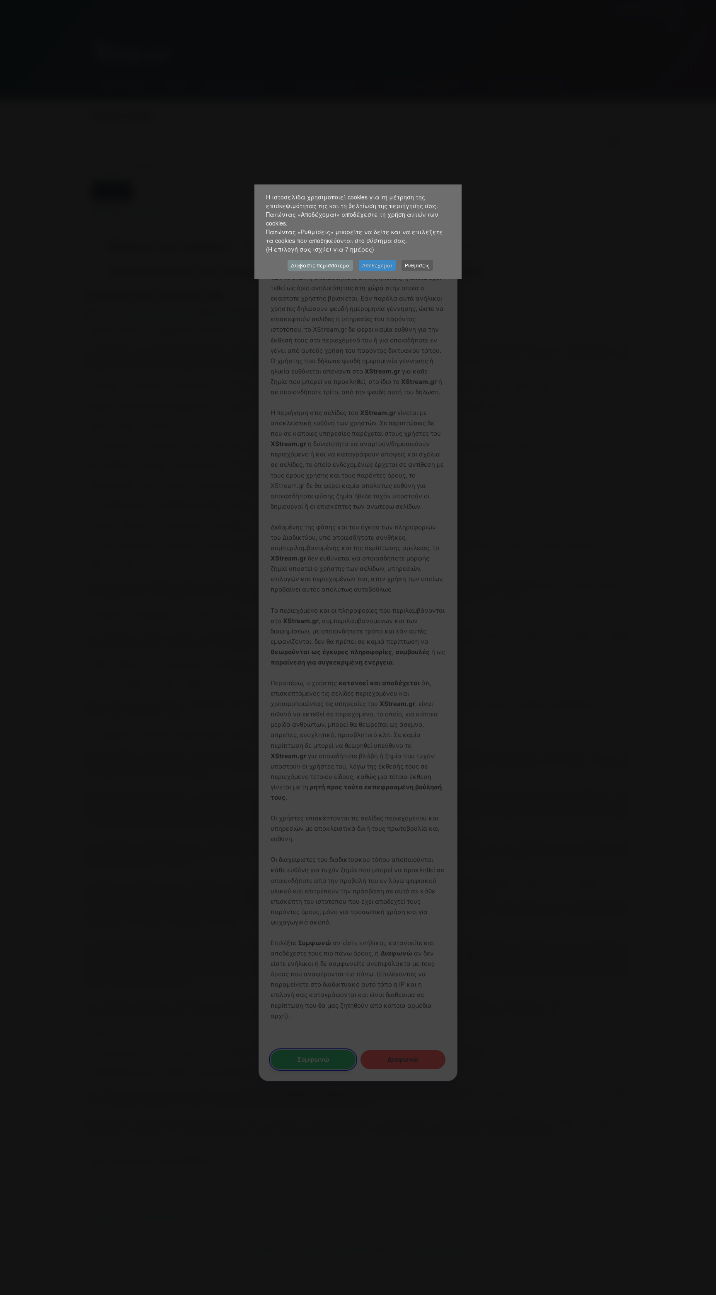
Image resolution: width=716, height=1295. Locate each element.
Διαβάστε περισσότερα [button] (320, 265)
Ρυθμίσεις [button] (417, 265)
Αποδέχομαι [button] (377, 265)
